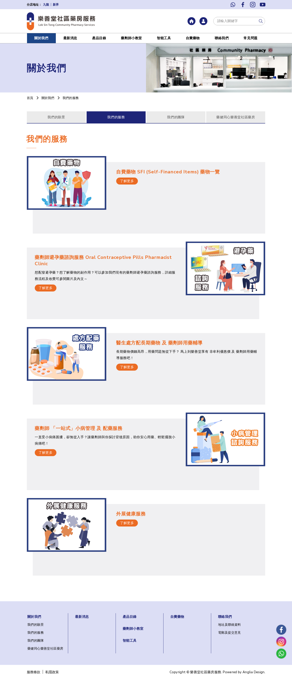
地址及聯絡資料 (229, 625)
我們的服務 (116, 117)
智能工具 (164, 38)
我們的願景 (56, 117)
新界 (56, 4)
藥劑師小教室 (131, 38)
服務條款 (33, 672)
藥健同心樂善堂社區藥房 (235, 117)
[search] (261, 21)
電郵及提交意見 (229, 632)
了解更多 (127, 181)
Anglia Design (254, 672)
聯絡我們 (222, 38)
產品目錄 (99, 38)
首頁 (30, 98)
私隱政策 (52, 672)
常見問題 (250, 38)
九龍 (46, 4)
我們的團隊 (176, 117)
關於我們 (41, 38)
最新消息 (70, 38)
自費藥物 (193, 38)
